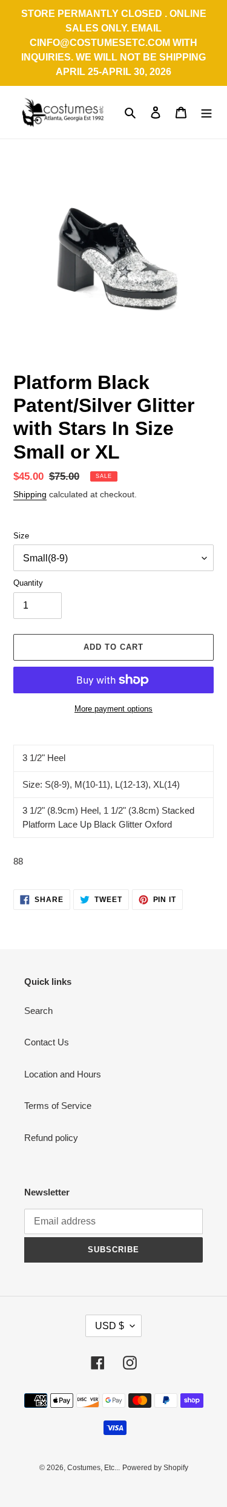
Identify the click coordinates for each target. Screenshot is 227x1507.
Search (38, 1010)
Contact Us (46, 1042)
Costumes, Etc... (93, 1467)
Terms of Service (57, 1105)
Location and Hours (62, 1074)
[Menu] (206, 112)
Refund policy (51, 1138)
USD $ (109, 1326)
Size (21, 535)
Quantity (28, 582)
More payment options (113, 708)
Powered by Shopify (155, 1467)
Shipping (30, 494)
